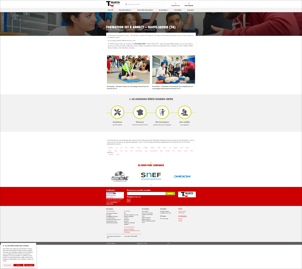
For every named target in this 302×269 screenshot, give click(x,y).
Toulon (191, 150)
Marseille (132, 147)
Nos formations (124, 10)
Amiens (116, 150)
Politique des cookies (142, 243)
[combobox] (144, 4)
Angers (161, 150)
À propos (190, 10)
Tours (121, 150)
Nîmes (146, 150)
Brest (126, 150)
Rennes (165, 147)
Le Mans (185, 150)
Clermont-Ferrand (153, 150)
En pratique (163, 10)
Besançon (176, 147)
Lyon (121, 147)
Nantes (159, 147)
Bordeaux (153, 147)
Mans (131, 150)
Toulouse (138, 147)
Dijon (174, 150)
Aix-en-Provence (139, 150)
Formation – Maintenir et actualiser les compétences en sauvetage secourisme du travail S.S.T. (172, 87)
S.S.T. (123, 30)
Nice (116, 147)
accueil (117, 30)
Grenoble (167, 150)
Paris (126, 147)
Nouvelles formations (145, 10)
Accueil (110, 10)
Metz (182, 147)
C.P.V (168, 243)
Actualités (177, 10)
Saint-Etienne (111, 154)
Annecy (110, 150)
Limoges (187, 147)
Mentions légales (111, 243)
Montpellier (145, 147)
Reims (118, 154)
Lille (170, 147)
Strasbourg (111, 147)
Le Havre (179, 150)
